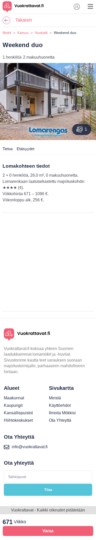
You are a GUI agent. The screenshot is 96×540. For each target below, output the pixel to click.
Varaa (48, 531)
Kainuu (23, 33)
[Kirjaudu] (77, 7)
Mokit (7, 33)
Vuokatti (41, 33)
